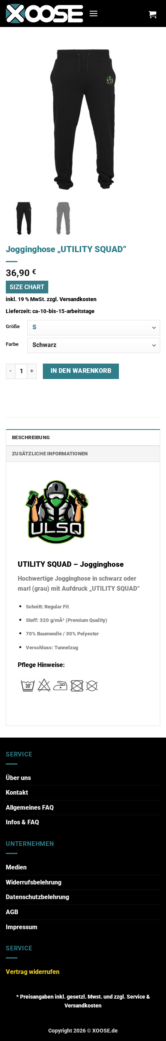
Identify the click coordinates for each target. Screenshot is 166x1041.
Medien (16, 867)
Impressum (21, 927)
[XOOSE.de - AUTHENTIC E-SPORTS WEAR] (44, 13)
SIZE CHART (27, 287)
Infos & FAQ (22, 822)
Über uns (18, 778)
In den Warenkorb (81, 370)
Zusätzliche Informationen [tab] (50, 453)
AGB (12, 912)
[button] (93, 13)
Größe (13, 326)
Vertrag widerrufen (32, 971)
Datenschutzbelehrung (37, 897)
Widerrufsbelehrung (33, 882)
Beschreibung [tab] (31, 437)
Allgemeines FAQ (30, 807)
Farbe (12, 344)
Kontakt (17, 792)
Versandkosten (78, 299)
